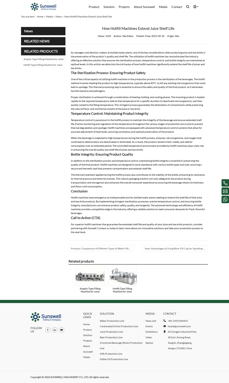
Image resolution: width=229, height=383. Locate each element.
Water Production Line (112, 320)
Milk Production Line (111, 353)
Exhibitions (152, 331)
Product (94, 7)
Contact (176, 7)
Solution (109, 7)
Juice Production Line (111, 331)
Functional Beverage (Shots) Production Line (121, 345)
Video (149, 337)
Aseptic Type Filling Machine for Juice (44, 59)
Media (163, 7)
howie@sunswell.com (179, 326)
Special (149, 342)
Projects (124, 7)
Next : (176, 248)
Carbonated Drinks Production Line (119, 326)
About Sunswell (144, 7)
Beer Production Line (111, 337)
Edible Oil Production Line (114, 359)
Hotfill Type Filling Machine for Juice (43, 64)
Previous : (102, 248)
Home (86, 324)
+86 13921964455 (178, 320)
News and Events (151, 323)
